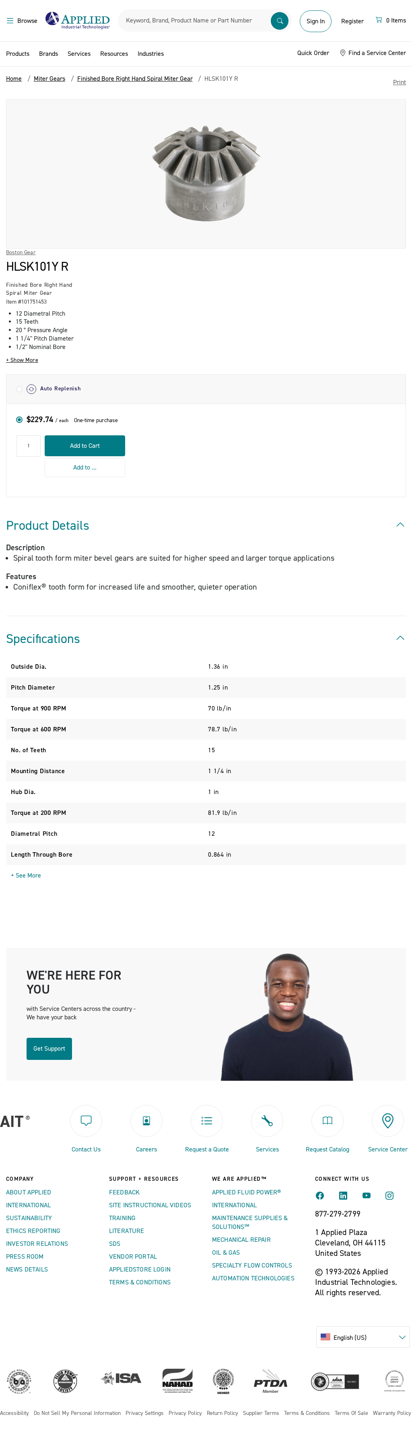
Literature (126, 1231)
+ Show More (22, 360)
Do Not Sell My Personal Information (77, 1413)
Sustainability (29, 1218)
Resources (114, 54)
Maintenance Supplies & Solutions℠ (250, 1222)
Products (17, 54)
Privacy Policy (185, 1413)
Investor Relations (37, 1244)
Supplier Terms (261, 1413)
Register (352, 21)
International (28, 1205)
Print (399, 82)
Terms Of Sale (351, 1413)
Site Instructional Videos (150, 1205)
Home (14, 79)
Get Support (49, 1049)
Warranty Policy (392, 1413)
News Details (27, 1270)
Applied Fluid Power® (246, 1192)
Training (122, 1218)
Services (79, 54)
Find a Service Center (376, 53)
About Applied (28, 1192)
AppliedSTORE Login (140, 1270)
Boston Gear (21, 252)
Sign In (316, 21)
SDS (114, 1244)
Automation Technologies (253, 1278)
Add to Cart (85, 446)
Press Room (25, 1257)
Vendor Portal (133, 1257)
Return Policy (222, 1413)
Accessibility (14, 1413)
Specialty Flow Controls (252, 1265)
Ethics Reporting (33, 1231)
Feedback (124, 1192)
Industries (151, 54)
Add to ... (85, 467)
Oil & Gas (226, 1253)
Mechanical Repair (241, 1240)
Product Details (47, 526)
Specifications (43, 639)
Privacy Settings (145, 1413)
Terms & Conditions (140, 1282)
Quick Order (313, 53)
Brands (48, 54)
